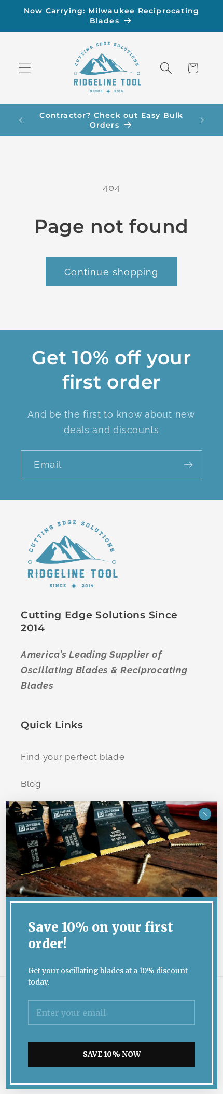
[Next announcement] (202, 120)
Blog (31, 784)
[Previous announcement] (20, 120)
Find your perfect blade (73, 757)
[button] (25, 68)
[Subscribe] (188, 464)
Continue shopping (111, 272)
